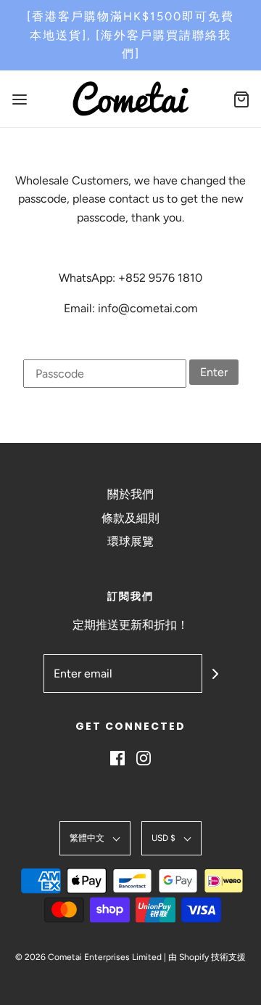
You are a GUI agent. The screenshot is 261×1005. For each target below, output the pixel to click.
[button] (94, 838)
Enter (214, 372)
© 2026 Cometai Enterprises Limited (88, 957)
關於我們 (130, 494)
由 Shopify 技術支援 (207, 957)
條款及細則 (131, 518)
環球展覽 (130, 541)
